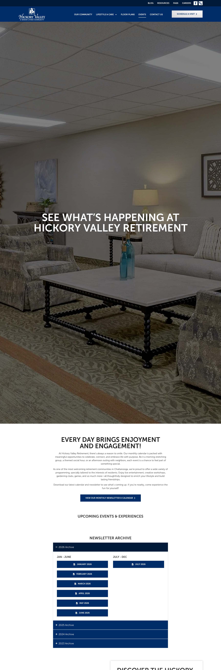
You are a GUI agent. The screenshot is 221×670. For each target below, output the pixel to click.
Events (142, 14)
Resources (163, 3)
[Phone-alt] (201, 3)
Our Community (83, 14)
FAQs (175, 3)
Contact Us (156, 14)
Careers (186, 3)
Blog (150, 3)
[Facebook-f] (195, 3)
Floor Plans (128, 14)
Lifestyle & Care (105, 14)
